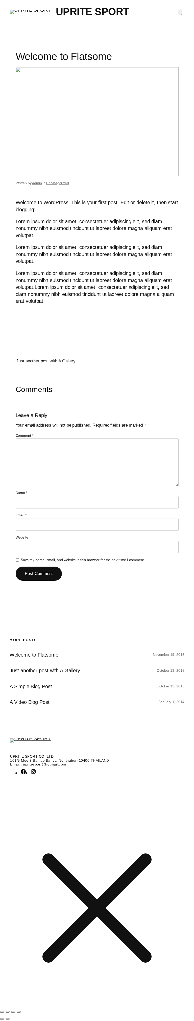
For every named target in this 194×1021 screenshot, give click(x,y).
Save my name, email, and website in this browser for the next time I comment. (83, 560)
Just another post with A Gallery (46, 361)
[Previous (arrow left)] (2, 1019)
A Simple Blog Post (31, 686)
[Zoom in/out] (2, 1012)
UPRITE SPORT (92, 11)
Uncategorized (57, 183)
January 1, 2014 (171, 702)
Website (22, 537)
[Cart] (180, 12)
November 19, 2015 (168, 655)
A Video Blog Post (29, 702)
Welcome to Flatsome (34, 655)
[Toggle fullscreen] (8, 1012)
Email (21, 515)
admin (37, 183)
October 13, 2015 (170, 670)
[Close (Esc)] (19, 1012)
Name (21, 493)
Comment (24, 435)
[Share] (13, 1012)
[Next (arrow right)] (8, 1019)
